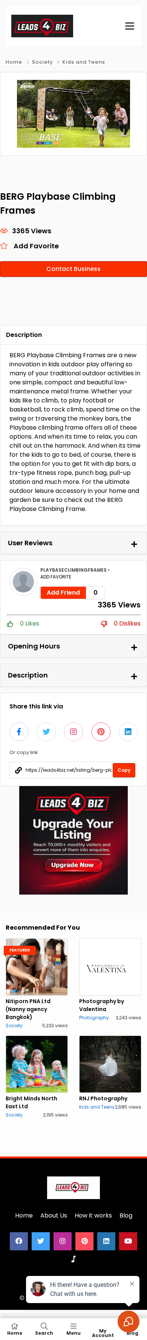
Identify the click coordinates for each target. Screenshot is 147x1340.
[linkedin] (106, 1241)
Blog (125, 1215)
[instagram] (63, 1241)
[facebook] (19, 1241)
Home (14, 62)
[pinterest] (84, 1241)
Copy (124, 770)
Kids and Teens (84, 62)
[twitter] (41, 1241)
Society (42, 62)
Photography (94, 1017)
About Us (53, 1215)
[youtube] (128, 1241)
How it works (93, 1215)
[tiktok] (73, 1259)
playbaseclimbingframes (74, 570)
